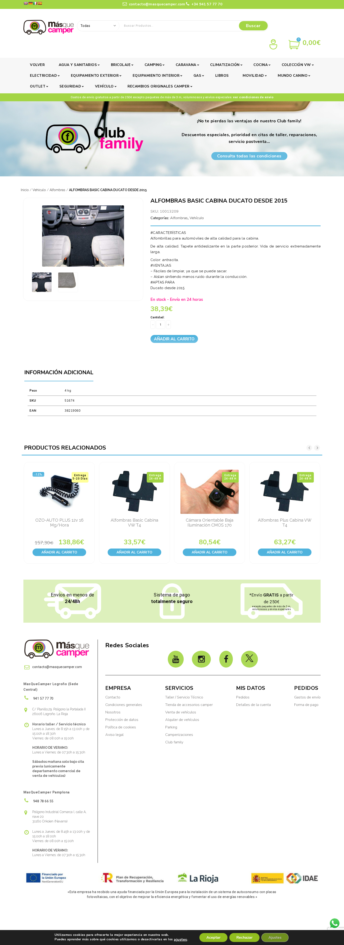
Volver (37, 64)
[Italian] (35, 3)
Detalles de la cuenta (253, 704)
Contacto (112, 697)
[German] (30, 3)
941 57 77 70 (43, 698)
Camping (153, 64)
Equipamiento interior (156, 75)
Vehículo (104, 86)
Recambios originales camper (159, 86)
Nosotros (113, 712)
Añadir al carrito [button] (59, 552)
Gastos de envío (307, 697)
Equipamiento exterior (95, 75)
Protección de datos (121, 719)
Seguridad (70, 86)
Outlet (37, 86)
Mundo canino (292, 75)
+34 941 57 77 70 (206, 4)
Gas (197, 75)
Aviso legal (114, 734)
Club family (174, 742)
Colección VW (296, 64)
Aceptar (213, 937)
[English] (26, 3)
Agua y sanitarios (78, 64)
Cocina (260, 64)
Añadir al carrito (174, 339)
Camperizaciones (179, 734)
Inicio (25, 190)
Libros (222, 75)
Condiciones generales (123, 704)
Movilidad (253, 75)
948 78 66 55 (43, 801)
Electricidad (43, 75)
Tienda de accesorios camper (189, 704)
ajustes (180, 939)
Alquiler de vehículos (182, 719)
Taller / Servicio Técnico (184, 697)
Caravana (186, 64)
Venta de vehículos (180, 712)
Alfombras (57, 190)
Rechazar (244, 937)
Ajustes (275, 937)
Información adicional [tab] (58, 372)
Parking (171, 727)
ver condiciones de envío (253, 97)
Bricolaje (121, 64)
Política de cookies (120, 727)
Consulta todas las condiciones (249, 156)
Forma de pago (306, 704)
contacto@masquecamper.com (156, 4)
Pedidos (242, 697)
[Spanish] (40, 3)
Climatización (225, 64)
